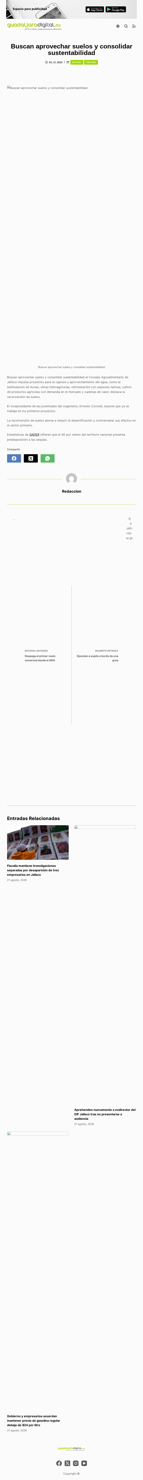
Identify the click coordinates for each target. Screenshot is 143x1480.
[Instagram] (76, 1463)
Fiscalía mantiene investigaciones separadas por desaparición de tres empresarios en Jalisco (33, 870)
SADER (34, 434)
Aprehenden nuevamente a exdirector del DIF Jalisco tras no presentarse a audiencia (105, 1114)
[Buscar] (126, 26)
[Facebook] (14, 458)
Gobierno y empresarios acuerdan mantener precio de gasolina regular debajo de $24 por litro (33, 1420)
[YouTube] (84, 1463)
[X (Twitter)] (31, 458)
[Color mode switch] (118, 26)
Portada (90, 62)
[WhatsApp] (48, 458)
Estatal (77, 62)
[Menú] (134, 26)
